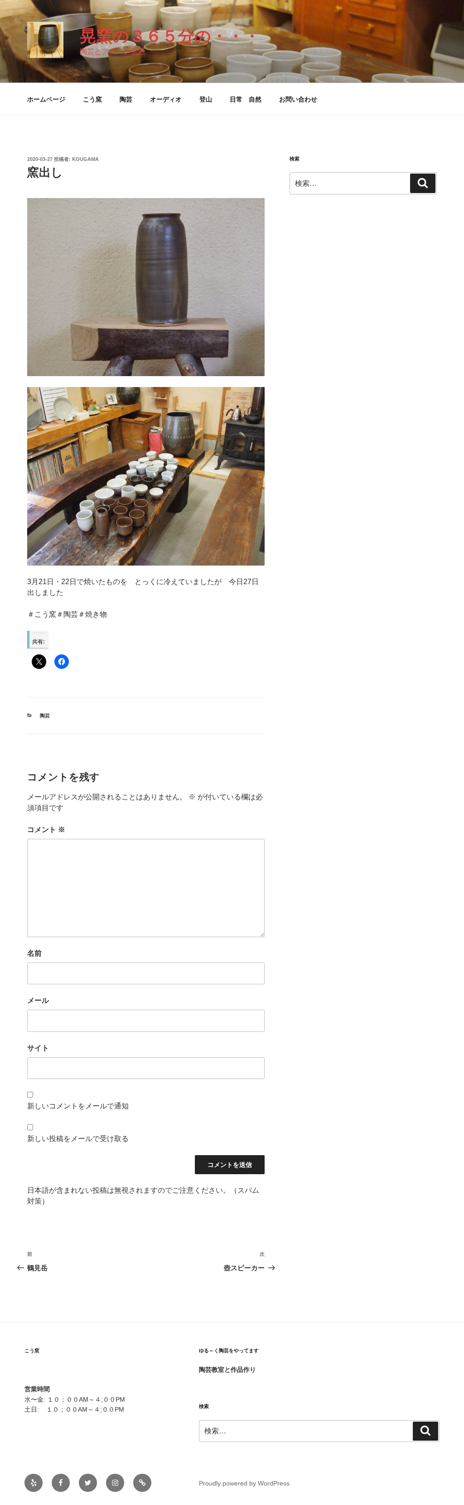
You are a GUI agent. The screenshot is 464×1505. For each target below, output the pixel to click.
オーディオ (166, 99)
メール (38, 1000)
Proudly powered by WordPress (244, 1483)
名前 (34, 953)
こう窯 (92, 99)
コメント (46, 829)
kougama (85, 159)
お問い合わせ (298, 99)
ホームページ (46, 99)
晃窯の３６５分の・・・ (170, 36)
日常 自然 (245, 99)
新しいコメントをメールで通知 (78, 1106)
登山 (205, 99)
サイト (38, 1048)
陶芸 (126, 99)
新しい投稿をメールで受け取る (78, 1138)
